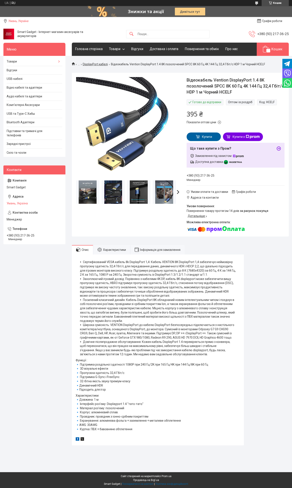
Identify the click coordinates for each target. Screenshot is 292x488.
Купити (207, 136)
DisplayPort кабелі (95, 64)
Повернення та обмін (202, 49)
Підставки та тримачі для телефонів (24, 133)
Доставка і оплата (164, 49)
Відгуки (137, 49)
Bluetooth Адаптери (20, 122)
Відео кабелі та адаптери (24, 87)
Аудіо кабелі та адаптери (24, 96)
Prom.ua (166, 476)
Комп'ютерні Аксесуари (23, 105)
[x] (82, 439)
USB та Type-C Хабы (21, 113)
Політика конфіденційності (171, 483)
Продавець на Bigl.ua (146, 480)
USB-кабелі (14, 78)
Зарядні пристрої (19, 144)
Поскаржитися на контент (137, 483)
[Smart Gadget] (8, 34)
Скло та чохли (16, 152)
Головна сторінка (89, 49)
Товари (114, 49)
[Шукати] (131, 34)
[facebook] (77, 439)
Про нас (231, 49)
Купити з (239, 136)
